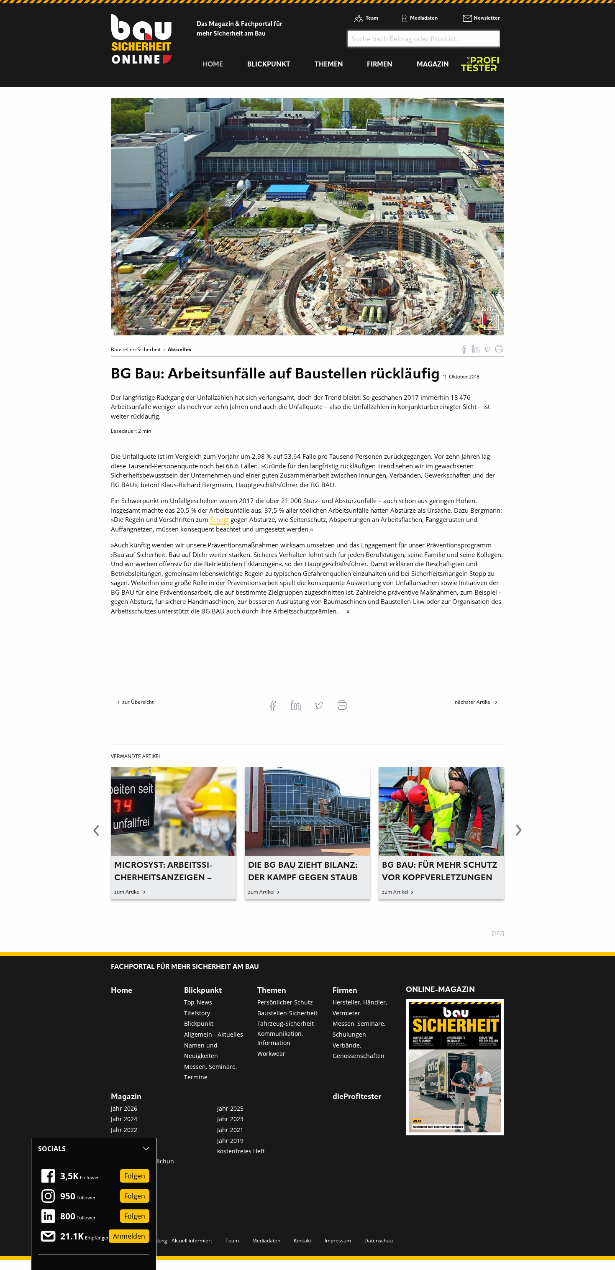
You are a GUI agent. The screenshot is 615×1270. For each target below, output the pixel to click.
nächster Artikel (474, 701)
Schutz (219, 519)
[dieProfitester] (480, 66)
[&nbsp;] (307, 216)
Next (518, 835)
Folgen (134, 1176)
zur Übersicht (138, 701)
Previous (96, 835)
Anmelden (129, 1236)
